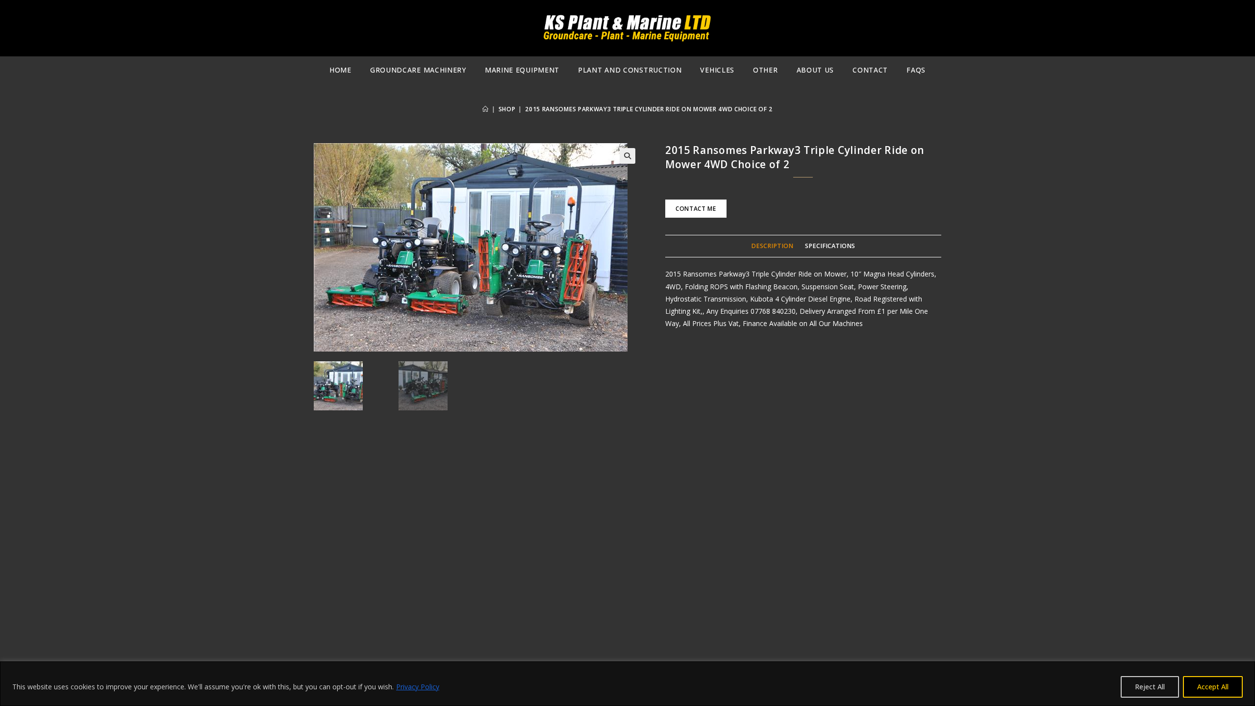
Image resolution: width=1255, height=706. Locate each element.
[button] (627, 156)
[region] (627, 683)
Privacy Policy (417, 686)
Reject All (1150, 686)
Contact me (696, 208)
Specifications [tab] (830, 246)
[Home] (485, 109)
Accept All (1213, 686)
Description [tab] (772, 246)
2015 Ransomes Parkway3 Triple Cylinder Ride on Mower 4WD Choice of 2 (649, 109)
